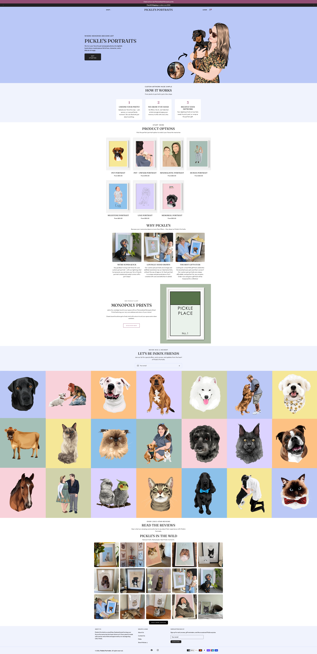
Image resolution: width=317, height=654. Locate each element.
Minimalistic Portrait (172, 173)
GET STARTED (93, 57)
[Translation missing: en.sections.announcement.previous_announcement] (3, 5)
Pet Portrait (118, 173)
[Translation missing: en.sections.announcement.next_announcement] (314, 5)
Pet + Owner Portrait (145, 173)
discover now (131, 325)
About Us (141, 632)
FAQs (139, 639)
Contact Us (141, 636)
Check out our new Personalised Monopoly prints (158, 2)
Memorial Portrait (172, 215)
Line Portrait (145, 215)
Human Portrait (198, 173)
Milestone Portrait (118, 215)
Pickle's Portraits (105, 651)
